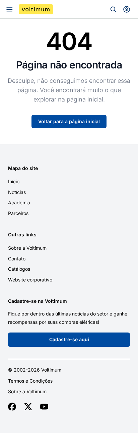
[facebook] (12, 407)
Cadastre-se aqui (69, 339)
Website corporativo (30, 279)
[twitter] (28, 407)
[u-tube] (44, 407)
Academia (19, 202)
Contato (16, 258)
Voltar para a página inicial (69, 121)
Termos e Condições (30, 381)
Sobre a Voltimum (27, 248)
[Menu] (9, 9)
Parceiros (18, 213)
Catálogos (19, 269)
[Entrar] (127, 9)
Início (13, 181)
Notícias (17, 192)
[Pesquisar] (113, 9)
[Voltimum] (36, 9)
